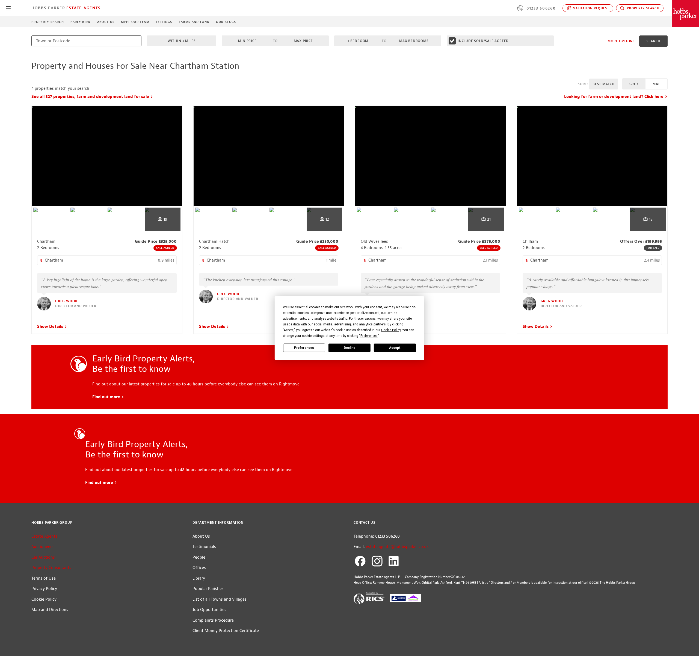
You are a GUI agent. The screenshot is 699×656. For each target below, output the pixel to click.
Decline (349, 347)
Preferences (304, 347)
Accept (395, 347)
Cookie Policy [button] (391, 330)
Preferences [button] (369, 335)
